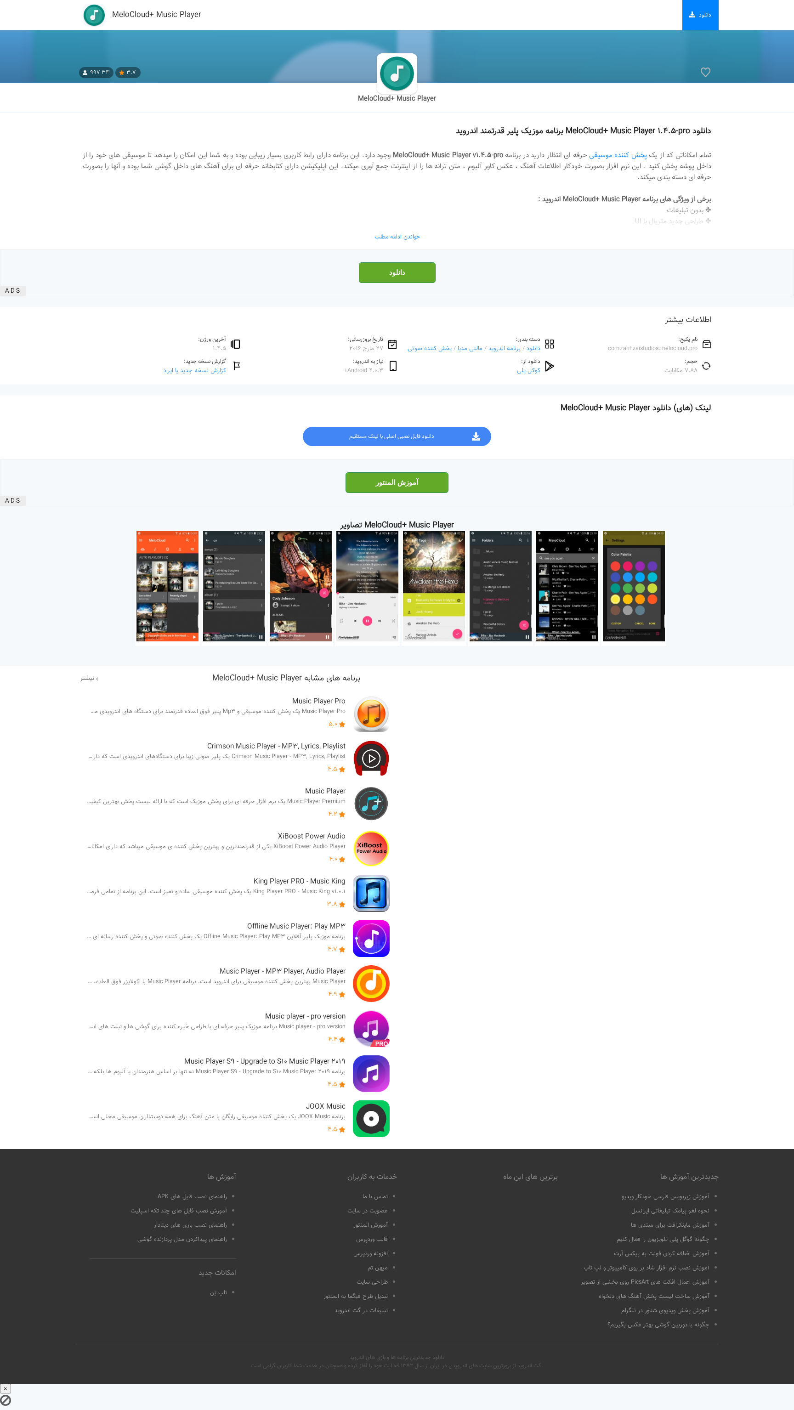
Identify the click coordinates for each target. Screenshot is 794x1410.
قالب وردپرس (372, 1239)
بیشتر (87, 679)
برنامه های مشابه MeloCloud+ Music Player (286, 678)
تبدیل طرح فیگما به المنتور (355, 1296)
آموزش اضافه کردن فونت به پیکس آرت (661, 1253)
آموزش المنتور (397, 482)
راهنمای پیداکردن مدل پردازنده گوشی (182, 1239)
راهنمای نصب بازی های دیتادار (190, 1225)
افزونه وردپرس (370, 1253)
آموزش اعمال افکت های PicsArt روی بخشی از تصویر (645, 1282)
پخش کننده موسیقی (618, 155)
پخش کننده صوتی (430, 348)
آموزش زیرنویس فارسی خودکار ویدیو (665, 1196)
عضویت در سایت (367, 1211)
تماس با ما (375, 1196)
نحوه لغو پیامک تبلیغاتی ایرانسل (670, 1211)
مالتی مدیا (470, 348)
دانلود (397, 272)
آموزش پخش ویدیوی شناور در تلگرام (665, 1310)
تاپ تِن (218, 1292)
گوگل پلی (528, 370)
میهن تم (378, 1268)
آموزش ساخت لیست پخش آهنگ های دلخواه (654, 1296)
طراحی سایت (372, 1282)
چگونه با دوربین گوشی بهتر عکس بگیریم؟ (658, 1325)
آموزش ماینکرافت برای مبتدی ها (670, 1225)
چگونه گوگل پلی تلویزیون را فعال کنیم (663, 1239)
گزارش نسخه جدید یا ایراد (195, 370)
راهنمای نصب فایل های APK (192, 1196)
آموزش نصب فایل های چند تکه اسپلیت (178, 1211)
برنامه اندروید (504, 348)
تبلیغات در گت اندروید (361, 1310)
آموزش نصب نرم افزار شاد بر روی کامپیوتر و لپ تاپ (646, 1268)
